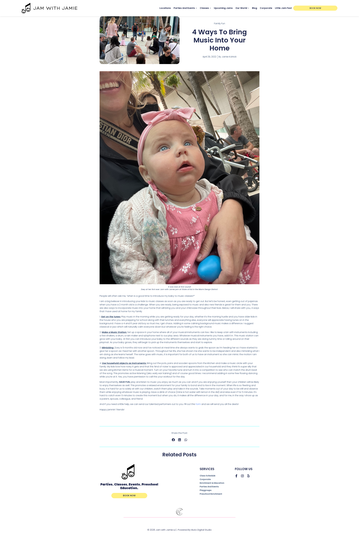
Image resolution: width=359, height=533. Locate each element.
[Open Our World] (248, 8)
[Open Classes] (210, 8)
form (198, 404)
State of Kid (187, 289)
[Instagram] (242, 475)
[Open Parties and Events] (196, 8)
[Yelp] (248, 475)
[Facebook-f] (236, 475)
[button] (173, 439)
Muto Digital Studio (201, 529)
